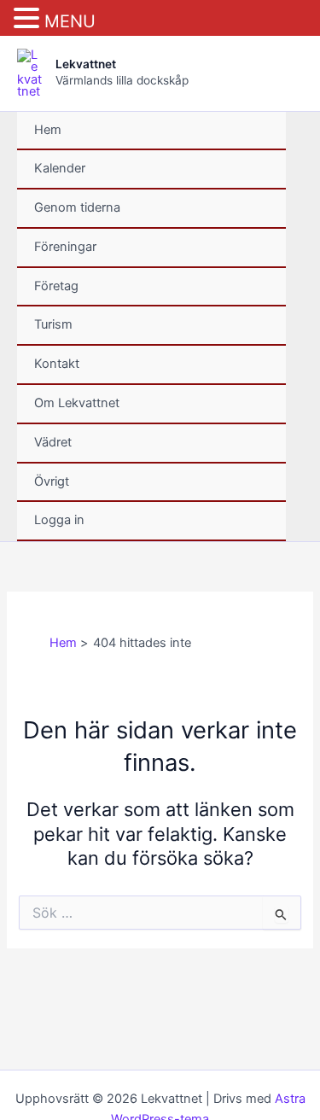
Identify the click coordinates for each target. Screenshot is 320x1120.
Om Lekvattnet (76, 403)
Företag (56, 286)
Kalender (59, 168)
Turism (53, 324)
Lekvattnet (85, 64)
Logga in (59, 520)
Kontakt (56, 363)
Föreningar (65, 246)
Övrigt (51, 481)
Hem (47, 129)
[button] (29, 19)
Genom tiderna (77, 207)
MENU (70, 21)
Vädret (53, 442)
